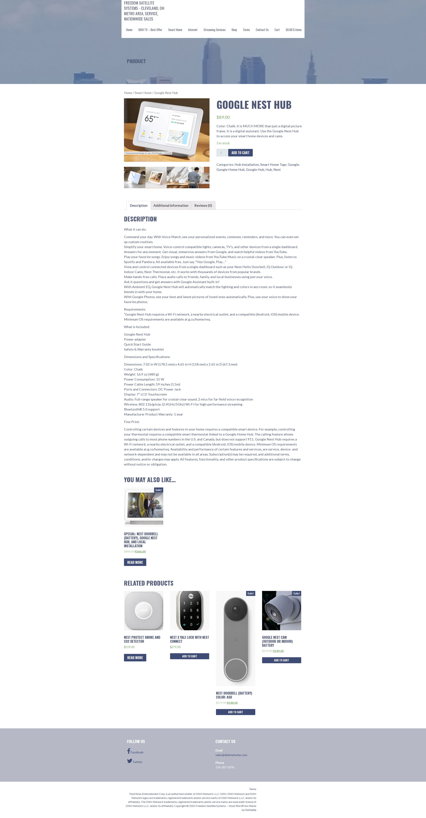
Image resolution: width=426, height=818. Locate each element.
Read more (135, 562)
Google (293, 164)
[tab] (138, 205)
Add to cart (240, 152)
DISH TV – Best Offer (150, 29)
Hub (269, 169)
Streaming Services (214, 29)
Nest (277, 169)
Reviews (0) (203, 205)
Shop (234, 29)
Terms (246, 29)
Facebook (136, 752)
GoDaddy (250, 809)
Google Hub (255, 169)
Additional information (170, 205)
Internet (193, 29)
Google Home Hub (230, 169)
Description (138, 205)
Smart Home (175, 29)
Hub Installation (247, 164)
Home (129, 29)
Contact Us (262, 29)
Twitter (137, 762)
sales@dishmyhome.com (231, 755)
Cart (277, 29)
